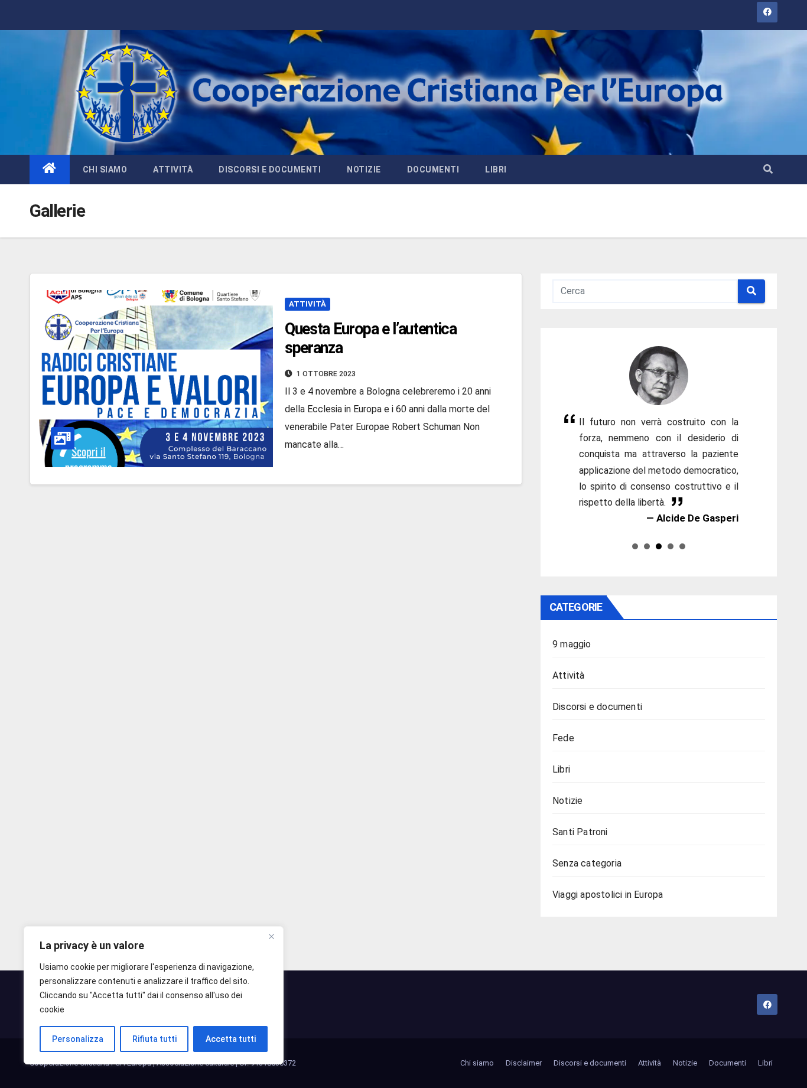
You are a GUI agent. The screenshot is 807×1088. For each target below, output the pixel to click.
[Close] (271, 936)
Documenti (433, 169)
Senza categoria (586, 863)
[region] (154, 995)
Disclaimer (524, 1062)
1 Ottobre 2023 (326, 374)
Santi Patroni (580, 832)
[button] (768, 169)
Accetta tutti (231, 1039)
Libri (496, 169)
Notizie (364, 169)
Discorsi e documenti (270, 169)
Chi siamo (105, 169)
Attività (173, 169)
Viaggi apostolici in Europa (607, 894)
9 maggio (571, 644)
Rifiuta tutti (154, 1039)
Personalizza (77, 1039)
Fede (563, 738)
